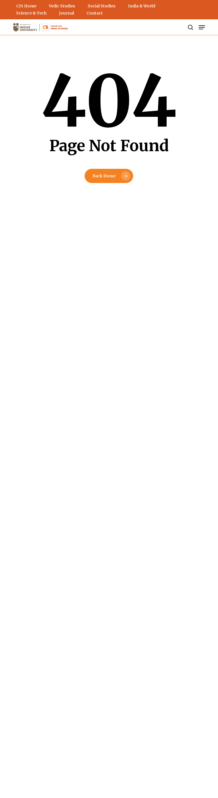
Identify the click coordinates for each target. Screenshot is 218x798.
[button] (202, 27)
